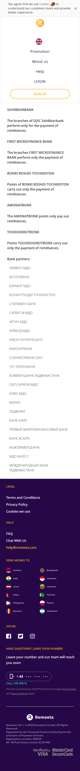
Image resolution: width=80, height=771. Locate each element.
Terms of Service (19, 693)
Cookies (44, 4)
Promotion (40, 51)
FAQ (9, 533)
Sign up (40, 94)
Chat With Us (16, 540)
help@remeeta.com (21, 547)
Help (40, 71)
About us (40, 61)
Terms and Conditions (23, 497)
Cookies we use (18, 511)
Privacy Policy (17, 504)
